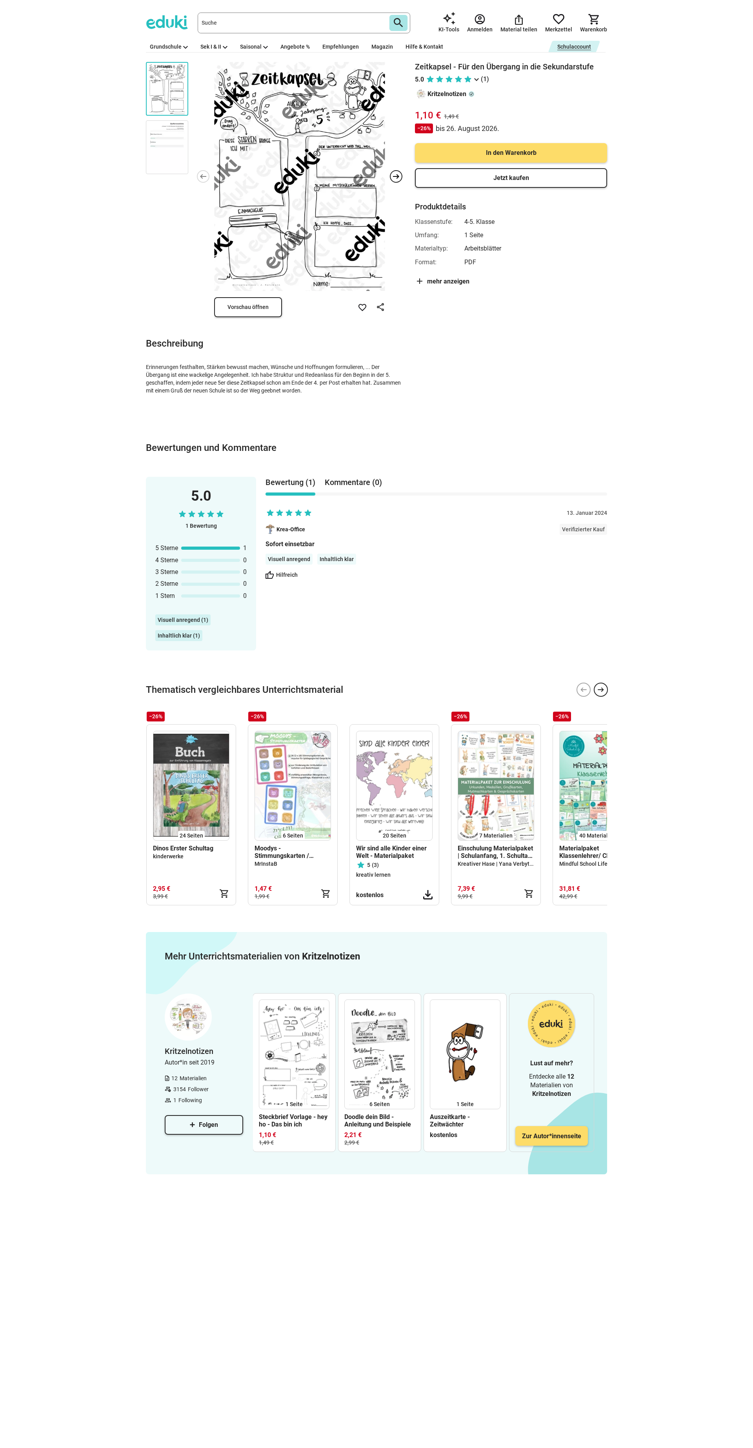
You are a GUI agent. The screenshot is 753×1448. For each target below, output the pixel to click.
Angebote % (295, 47)
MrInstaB (266, 864)
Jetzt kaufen (511, 178)
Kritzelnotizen (446, 94)
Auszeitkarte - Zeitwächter (450, 1120)
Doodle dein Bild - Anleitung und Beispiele (377, 1120)
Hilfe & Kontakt (424, 47)
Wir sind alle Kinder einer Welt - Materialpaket (391, 852)
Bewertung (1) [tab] (290, 482)
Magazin (382, 47)
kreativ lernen (373, 875)
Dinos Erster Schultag (183, 848)
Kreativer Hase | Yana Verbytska (498, 864)
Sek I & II (210, 47)
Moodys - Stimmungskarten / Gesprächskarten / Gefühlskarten (282, 852)
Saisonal (251, 47)
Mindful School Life (583, 864)
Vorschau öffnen (248, 307)
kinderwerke (168, 856)
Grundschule (166, 47)
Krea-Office (290, 529)
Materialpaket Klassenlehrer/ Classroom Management (596, 852)
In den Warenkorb (511, 152)
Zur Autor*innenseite (551, 1136)
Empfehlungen (340, 47)
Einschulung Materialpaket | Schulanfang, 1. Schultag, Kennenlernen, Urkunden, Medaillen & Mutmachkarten (495, 852)
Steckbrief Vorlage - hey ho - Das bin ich (293, 1120)
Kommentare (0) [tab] (353, 482)
